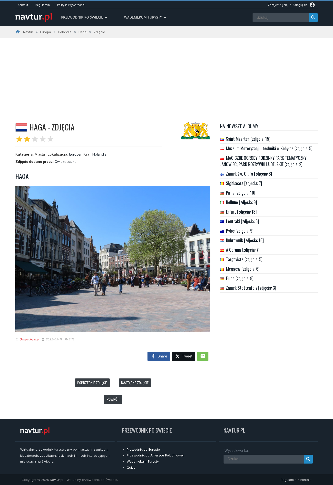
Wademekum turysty (145, 17)
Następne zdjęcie (135, 383)
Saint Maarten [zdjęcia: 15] (248, 139)
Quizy (131, 467)
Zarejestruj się (278, 5)
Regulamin (42, 5)
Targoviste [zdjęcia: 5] (244, 259)
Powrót (113, 399)
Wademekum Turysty (143, 461)
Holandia (99, 154)
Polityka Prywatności (71, 5)
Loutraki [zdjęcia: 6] (242, 221)
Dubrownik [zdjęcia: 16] (245, 240)
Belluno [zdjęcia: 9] (241, 202)
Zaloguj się (300, 5)
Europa (75, 154)
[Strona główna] (33, 17)
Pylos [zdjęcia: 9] (240, 231)
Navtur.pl (56, 480)
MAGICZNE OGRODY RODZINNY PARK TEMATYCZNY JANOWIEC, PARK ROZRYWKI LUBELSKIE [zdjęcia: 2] (263, 161)
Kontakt (23, 5)
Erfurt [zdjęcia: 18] (241, 211)
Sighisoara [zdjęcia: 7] (244, 183)
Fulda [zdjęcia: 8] (240, 278)
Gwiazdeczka (66, 161)
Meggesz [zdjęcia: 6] (243, 269)
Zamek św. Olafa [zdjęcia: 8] (249, 173)
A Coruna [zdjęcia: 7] (243, 250)
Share (162, 356)
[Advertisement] (166, 75)
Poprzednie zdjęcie (92, 383)
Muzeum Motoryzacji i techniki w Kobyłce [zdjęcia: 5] (269, 148)
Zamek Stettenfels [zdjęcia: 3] (251, 288)
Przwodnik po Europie (143, 449)
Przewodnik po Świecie (84, 17)
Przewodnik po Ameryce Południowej (155, 455)
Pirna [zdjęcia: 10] (240, 192)
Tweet (186, 356)
